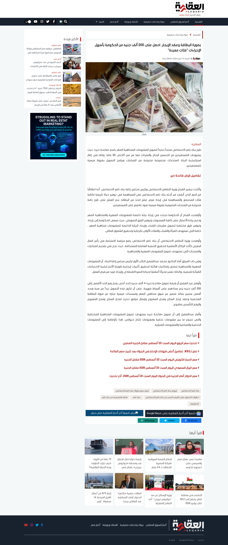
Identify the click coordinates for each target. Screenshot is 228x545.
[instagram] (41, 21)
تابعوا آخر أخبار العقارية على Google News (171, 413)
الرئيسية (198, 22)
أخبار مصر (114, 22)
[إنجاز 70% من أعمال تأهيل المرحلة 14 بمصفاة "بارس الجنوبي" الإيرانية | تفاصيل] (99, 480)
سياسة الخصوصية (186, 540)
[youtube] (35, 21)
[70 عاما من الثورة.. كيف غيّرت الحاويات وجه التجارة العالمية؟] (99, 446)
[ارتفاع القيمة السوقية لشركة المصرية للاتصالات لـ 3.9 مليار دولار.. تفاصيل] (159, 446)
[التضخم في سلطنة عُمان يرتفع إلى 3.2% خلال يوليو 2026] (189, 482)
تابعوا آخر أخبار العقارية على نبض (111, 413)
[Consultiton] (53, 136)
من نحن (201, 540)
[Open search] (65, 22)
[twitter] (47, 21)
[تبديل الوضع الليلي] (28, 21)
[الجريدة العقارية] (189, 7)
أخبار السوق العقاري (179, 22)
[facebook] (53, 21)
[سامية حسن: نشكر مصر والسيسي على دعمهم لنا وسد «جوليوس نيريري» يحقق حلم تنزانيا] (189, 446)
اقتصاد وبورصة (131, 22)
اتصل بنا (172, 540)
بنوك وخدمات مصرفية (154, 22)
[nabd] (59, 21)
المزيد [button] (101, 22)
